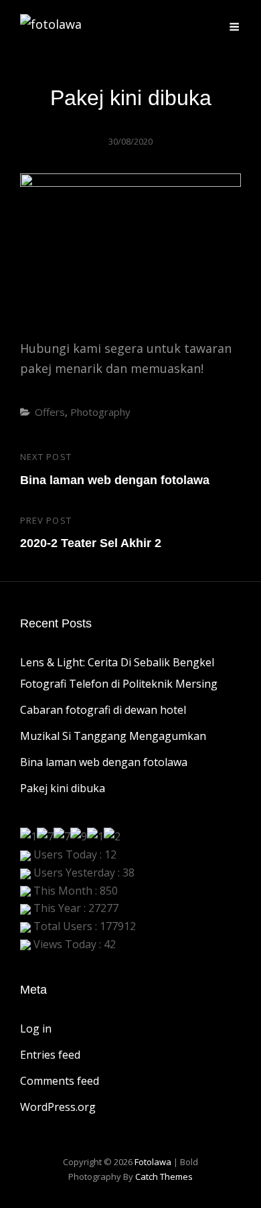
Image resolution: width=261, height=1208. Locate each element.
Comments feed (59, 1080)
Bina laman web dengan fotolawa (103, 762)
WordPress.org (58, 1107)
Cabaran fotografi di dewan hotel (103, 709)
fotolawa (153, 1162)
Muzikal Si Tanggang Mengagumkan (113, 736)
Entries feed (50, 1054)
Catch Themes (164, 1177)
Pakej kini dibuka (62, 788)
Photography (100, 412)
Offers (50, 412)
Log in (36, 1028)
